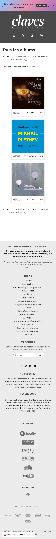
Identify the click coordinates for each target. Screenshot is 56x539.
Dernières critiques (28, 311)
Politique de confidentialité (28, 321)
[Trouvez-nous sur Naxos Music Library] (28, 458)
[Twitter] (25, 366)
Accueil (6, 56)
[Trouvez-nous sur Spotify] (28, 433)
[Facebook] (21, 366)
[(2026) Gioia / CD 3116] (28, 92)
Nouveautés (28, 290)
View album (42, 7)
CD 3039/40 (30, 156)
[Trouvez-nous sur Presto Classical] (28, 449)
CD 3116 (31, 112)
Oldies (28, 307)
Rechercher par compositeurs (28, 287)
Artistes (28, 294)
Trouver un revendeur (28, 328)
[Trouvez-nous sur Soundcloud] (28, 466)
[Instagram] (30, 366)
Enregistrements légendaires (28, 304)
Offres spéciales (28, 297)
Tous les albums (40, 56)
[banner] (28, 21)
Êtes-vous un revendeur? (28, 331)
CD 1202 (31, 199)
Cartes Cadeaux (28, 314)
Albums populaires (27, 301)
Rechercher (28, 284)
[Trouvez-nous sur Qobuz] (28, 441)
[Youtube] (35, 366)
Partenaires (28, 324)
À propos (28, 317)
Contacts (28, 334)
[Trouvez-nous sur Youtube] (28, 475)
